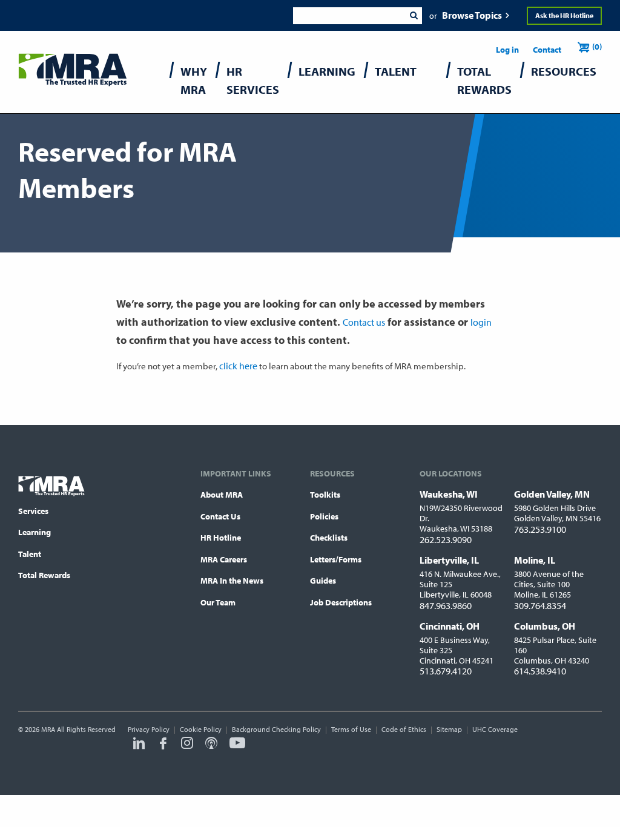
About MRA (221, 494)
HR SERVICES (252, 80)
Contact (547, 49)
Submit (413, 15)
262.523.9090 (446, 539)
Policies (324, 516)
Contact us (364, 322)
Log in (507, 49)
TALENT (396, 71)
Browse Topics (472, 15)
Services (33, 511)
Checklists (329, 537)
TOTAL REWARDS (484, 80)
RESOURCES (563, 71)
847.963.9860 (446, 605)
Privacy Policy (149, 729)
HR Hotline (220, 537)
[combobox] (349, 15)
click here (238, 366)
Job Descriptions (341, 602)
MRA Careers (223, 559)
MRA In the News (231, 580)
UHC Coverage (495, 729)
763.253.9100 (540, 529)
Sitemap (449, 729)
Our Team (218, 602)
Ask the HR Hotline (564, 15)
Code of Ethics (403, 729)
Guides (323, 580)
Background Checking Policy (276, 729)
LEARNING (326, 71)
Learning (34, 532)
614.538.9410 (540, 671)
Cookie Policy (201, 729)
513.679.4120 (446, 671)
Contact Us (220, 516)
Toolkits (325, 494)
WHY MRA (193, 80)
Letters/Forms (335, 559)
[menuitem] (194, 83)
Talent (29, 554)
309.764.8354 (540, 605)
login (481, 322)
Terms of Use (351, 729)
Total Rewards (44, 575)
